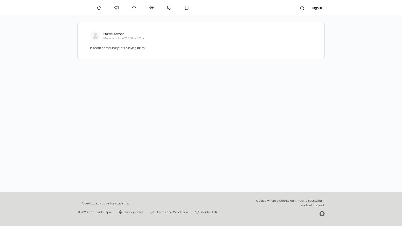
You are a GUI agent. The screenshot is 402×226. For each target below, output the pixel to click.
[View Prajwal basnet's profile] (95, 36)
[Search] (302, 7)
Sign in (317, 8)
